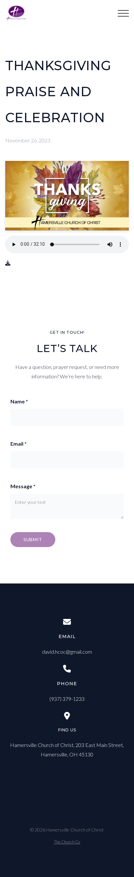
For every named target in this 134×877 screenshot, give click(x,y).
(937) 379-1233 (67, 699)
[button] (123, 13)
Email (18, 443)
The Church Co (67, 841)
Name (19, 401)
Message (22, 486)
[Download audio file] (7, 263)
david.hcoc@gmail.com (67, 651)
